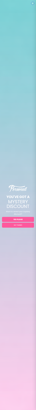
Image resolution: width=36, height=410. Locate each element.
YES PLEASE (18, 219)
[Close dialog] (32, 3)
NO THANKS (18, 225)
